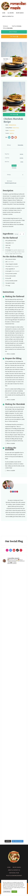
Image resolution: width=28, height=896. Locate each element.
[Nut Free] (15, 137)
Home (3, 13)
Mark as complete (11, 354)
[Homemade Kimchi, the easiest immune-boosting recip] (14, 750)
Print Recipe (13, 36)
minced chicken (10, 259)
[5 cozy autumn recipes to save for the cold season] (14, 681)
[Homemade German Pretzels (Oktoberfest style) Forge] (14, 804)
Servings (16, 234)
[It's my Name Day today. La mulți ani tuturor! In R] (14, 668)
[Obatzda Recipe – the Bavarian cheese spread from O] (14, 818)
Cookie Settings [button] (7, 891)
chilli (8, 278)
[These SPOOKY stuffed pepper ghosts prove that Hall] (14, 722)
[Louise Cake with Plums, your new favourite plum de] (14, 763)
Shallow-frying (16, 128)
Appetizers (11, 133)
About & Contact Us (7, 16)
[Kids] (9, 137)
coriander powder (11, 281)
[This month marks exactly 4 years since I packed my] (14, 572)
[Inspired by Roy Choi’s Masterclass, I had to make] (14, 695)
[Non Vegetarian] (12, 137)
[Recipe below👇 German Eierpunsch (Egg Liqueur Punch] (14, 613)
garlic (12, 271)
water (14, 252)
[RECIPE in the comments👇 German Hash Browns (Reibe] (14, 640)
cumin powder (10, 276)
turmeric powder (11, 274)
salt (7, 245)
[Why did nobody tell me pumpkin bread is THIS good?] (14, 736)
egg (7, 248)
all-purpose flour (10, 241)
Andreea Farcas (12, 125)
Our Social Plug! (14, 873)
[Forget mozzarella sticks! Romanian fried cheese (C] (14, 777)
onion (11, 266)
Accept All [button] (14, 891)
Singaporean (12, 130)
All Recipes (11, 13)
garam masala (10, 283)
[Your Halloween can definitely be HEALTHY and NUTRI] (14, 709)
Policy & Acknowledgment (14, 876)
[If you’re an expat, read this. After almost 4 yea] (14, 654)
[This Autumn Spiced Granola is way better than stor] (14, 791)
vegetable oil (10, 269)
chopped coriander (11, 264)
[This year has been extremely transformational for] (14, 586)
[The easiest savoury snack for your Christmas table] (14, 627)
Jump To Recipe (13, 32)
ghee (9, 243)
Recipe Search (20, 13)
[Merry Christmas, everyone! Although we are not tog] (14, 599)
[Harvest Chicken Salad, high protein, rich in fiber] (14, 832)
